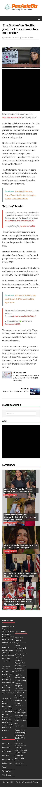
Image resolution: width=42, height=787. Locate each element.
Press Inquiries (7, 759)
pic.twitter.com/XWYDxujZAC (23, 220)
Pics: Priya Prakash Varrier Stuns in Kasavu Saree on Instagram (20, 546)
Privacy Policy (7, 763)
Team (4, 767)
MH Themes (34, 782)
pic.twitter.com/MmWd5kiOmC (24, 316)
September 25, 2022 (11, 38)
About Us (5, 743)
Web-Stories (6, 775)
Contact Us (6, 747)
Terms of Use (6, 771)
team (11, 639)
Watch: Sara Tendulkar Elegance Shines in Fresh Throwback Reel (19, 490)
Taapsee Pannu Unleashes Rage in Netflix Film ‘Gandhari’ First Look (20, 735)
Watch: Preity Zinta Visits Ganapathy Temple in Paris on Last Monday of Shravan (20, 517)
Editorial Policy (7, 751)
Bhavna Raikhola (27, 38)
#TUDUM (8, 220)
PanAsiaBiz (6, 626)
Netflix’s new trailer (11, 117)
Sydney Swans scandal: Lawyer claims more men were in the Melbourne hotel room (18, 601)
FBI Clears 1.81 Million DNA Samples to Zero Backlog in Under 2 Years (20, 574)
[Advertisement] (21, 90)
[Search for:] (21, 413)
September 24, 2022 (27, 226)
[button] (38, 18)
